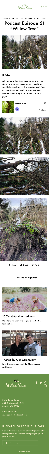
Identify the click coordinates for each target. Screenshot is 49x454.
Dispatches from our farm (24, 426)
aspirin (6, 19)
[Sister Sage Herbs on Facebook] (36, 382)
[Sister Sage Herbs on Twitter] (41, 382)
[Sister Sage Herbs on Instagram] (45, 385)
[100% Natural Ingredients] (24, 299)
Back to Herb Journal (26, 277)
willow (15, 19)
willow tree (26, 19)
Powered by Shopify (24, 451)
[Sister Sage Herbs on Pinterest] (45, 382)
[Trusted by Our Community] (24, 343)
